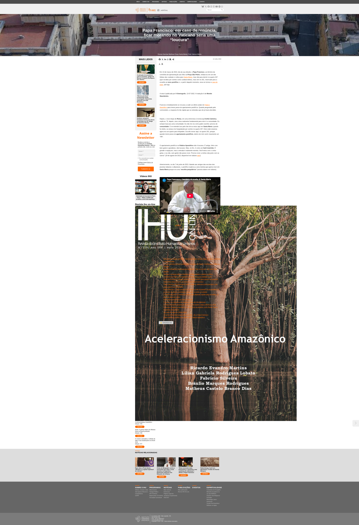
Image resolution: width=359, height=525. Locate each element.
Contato (202, 1)
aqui (198, 155)
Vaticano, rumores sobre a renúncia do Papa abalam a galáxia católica (188, 274)
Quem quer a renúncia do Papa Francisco (177, 299)
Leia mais (139, 426)
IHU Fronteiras (153, 493)
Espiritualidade (192, 1)
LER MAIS (141, 82)
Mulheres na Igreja (212, 505)
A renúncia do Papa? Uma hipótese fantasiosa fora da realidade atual (187, 277)
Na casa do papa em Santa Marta (175, 312)
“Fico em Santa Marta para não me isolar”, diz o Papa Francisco (185, 315)
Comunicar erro (166, 322)
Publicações (173, 1)
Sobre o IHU (145, 1)
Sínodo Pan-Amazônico (213, 503)
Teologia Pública (153, 491)
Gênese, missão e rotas (141, 490)
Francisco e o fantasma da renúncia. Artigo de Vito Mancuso (184, 302)
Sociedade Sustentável (155, 497)
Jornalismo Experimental (170, 495)
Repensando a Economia (156, 495)
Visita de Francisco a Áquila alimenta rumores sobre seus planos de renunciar (190, 279)
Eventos (182, 1)
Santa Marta (188, 77)
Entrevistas (167, 491)
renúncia (178, 225)
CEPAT (137, 495)
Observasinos (153, 490)
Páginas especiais (169, 493)
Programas (155, 1)
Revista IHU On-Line (183, 491)
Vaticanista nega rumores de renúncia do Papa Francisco (183, 282)
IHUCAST (166, 497)
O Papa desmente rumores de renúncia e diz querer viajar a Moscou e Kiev (189, 305)
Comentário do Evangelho (214, 490)
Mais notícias (167, 490)
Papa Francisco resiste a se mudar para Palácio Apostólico (184, 317)
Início (138, 1)
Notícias (164, 1)
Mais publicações (182, 490)
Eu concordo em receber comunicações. (146, 159)
